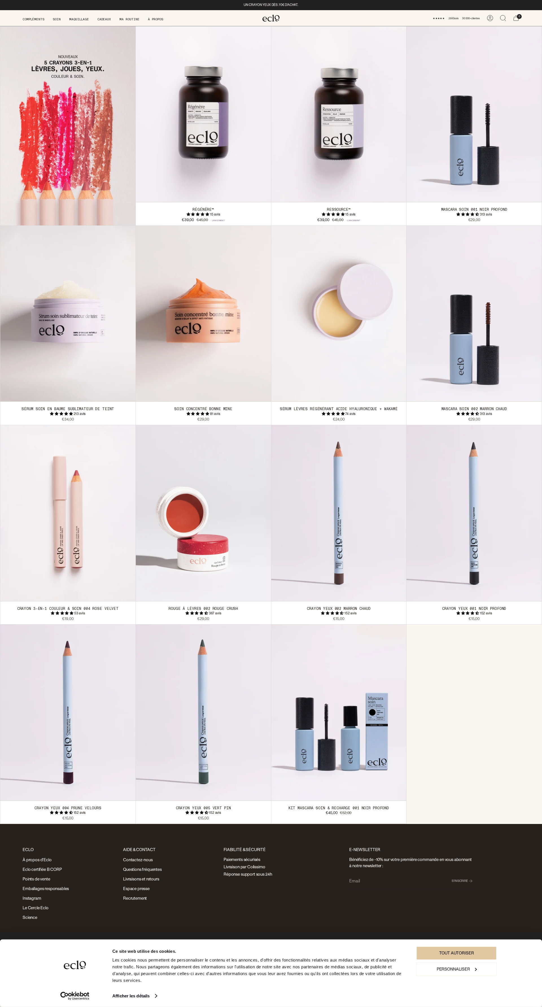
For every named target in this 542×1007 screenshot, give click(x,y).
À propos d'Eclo (37, 860)
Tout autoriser (456, 953)
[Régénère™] (203, 114)
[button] (33, 18)
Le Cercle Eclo (36, 908)
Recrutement (135, 898)
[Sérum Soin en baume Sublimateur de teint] (68, 313)
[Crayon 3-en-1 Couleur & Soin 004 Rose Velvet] (68, 513)
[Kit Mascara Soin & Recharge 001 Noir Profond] (338, 712)
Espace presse (136, 889)
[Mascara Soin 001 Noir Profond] (474, 114)
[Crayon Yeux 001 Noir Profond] (474, 513)
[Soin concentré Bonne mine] (203, 313)
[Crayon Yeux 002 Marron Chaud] (338, 513)
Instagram (32, 898)
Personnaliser (453, 969)
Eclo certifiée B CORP (42, 870)
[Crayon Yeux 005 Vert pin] (203, 712)
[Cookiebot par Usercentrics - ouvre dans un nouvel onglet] (75, 996)
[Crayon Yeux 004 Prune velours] (68, 712)
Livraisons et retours (141, 879)
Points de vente (36, 879)
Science (30, 918)
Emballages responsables (46, 889)
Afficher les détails (131, 995)
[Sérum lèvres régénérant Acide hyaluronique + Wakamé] (338, 313)
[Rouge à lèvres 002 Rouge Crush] (203, 513)
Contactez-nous (138, 860)
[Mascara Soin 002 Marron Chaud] (474, 313)
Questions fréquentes (142, 870)
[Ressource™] (338, 114)
